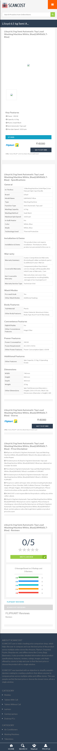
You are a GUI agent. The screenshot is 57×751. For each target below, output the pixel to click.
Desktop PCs (9, 719)
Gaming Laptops (11, 714)
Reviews (9, 617)
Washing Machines (11, 734)
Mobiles (7, 695)
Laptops (7, 709)
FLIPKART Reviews (15, 602)
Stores (11, 137)
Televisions (8, 739)
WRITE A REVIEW (26, 557)
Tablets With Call (11, 700)
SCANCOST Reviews (16, 607)
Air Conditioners (11, 729)
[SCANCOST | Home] (28, 5)
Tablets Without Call (12, 704)
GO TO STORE (41, 150)
